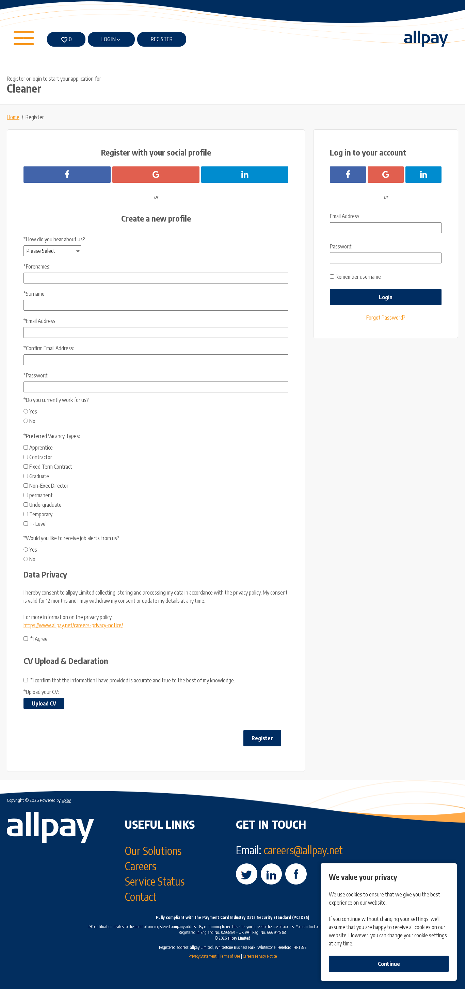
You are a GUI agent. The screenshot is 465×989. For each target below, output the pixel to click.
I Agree (39, 638)
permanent (41, 495)
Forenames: (36, 266)
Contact (141, 896)
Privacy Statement (203, 956)
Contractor (40, 457)
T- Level (38, 523)
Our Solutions (153, 850)
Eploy (66, 800)
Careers (140, 866)
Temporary (40, 514)
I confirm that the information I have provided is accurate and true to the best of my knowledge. (132, 680)
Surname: (34, 293)
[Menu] (25, 39)
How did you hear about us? (54, 239)
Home (13, 117)
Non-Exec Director (48, 485)
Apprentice (41, 447)
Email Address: (40, 321)
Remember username (358, 276)
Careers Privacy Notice (260, 956)
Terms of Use (230, 956)
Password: (35, 375)
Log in (108, 39)
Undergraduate (45, 504)
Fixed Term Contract (50, 466)
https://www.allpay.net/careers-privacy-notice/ (73, 625)
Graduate (39, 476)
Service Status (155, 881)
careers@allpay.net (303, 850)
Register (162, 39)
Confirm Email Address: (48, 348)
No (32, 421)
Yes (33, 411)
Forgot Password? (385, 317)
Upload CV (44, 703)
